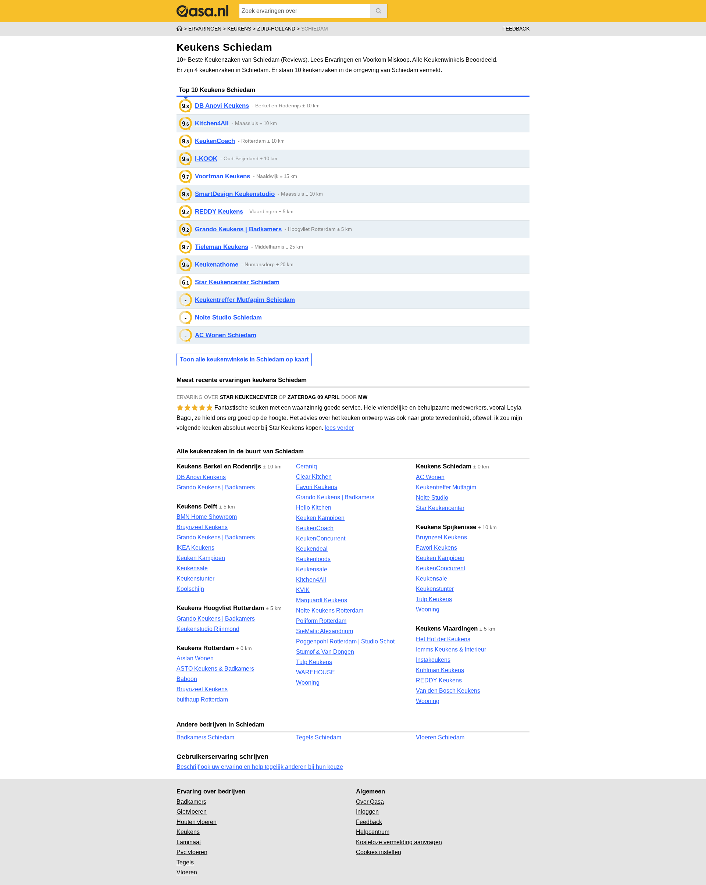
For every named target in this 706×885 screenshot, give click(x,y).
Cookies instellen (378, 852)
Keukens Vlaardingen (447, 628)
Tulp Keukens (314, 662)
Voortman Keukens (222, 176)
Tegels (185, 862)
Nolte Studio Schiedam (228, 317)
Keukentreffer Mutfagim (446, 487)
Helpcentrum (372, 832)
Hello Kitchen (313, 507)
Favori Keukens (316, 487)
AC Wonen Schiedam (225, 335)
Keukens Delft (196, 506)
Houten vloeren (196, 822)
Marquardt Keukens (321, 600)
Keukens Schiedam (443, 466)
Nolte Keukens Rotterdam (329, 610)
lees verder (339, 428)
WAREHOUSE (315, 672)
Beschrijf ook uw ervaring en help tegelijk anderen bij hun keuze (259, 767)
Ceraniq (306, 466)
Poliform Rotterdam (321, 621)
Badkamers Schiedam (205, 737)
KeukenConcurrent (320, 538)
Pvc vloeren (191, 852)
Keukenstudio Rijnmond (207, 629)
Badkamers (191, 802)
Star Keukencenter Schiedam (237, 282)
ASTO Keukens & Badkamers (215, 668)
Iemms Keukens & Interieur (451, 649)
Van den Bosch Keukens (448, 691)
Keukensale (192, 568)
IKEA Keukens (195, 548)
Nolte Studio (432, 498)
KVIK (303, 590)
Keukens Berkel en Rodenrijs (218, 466)
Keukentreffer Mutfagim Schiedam (245, 299)
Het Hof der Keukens (443, 639)
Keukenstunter (195, 578)
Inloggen (367, 812)
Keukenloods (313, 559)
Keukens (188, 832)
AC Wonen (430, 477)
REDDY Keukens (219, 211)
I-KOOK (206, 158)
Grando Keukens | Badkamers (238, 229)
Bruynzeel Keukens (202, 527)
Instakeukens (433, 660)
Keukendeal (312, 549)
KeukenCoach (215, 141)
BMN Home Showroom (206, 517)
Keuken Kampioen (200, 558)
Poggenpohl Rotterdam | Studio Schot (345, 641)
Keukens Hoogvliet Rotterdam (220, 607)
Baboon (186, 679)
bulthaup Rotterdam (202, 699)
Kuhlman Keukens (440, 670)
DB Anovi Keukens (222, 105)
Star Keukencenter (440, 508)
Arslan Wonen (195, 658)
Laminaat (188, 842)
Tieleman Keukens (221, 246)
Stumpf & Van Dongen (325, 652)
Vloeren (186, 872)
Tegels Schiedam (318, 737)
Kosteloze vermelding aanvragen (399, 842)
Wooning (308, 682)
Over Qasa (370, 802)
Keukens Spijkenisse (446, 527)
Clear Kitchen (314, 477)
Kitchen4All (212, 123)
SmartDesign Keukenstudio (235, 193)
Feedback (516, 29)
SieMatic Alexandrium (324, 631)
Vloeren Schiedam (440, 737)
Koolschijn (190, 589)
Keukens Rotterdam (205, 648)
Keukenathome (216, 264)
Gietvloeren (191, 812)
